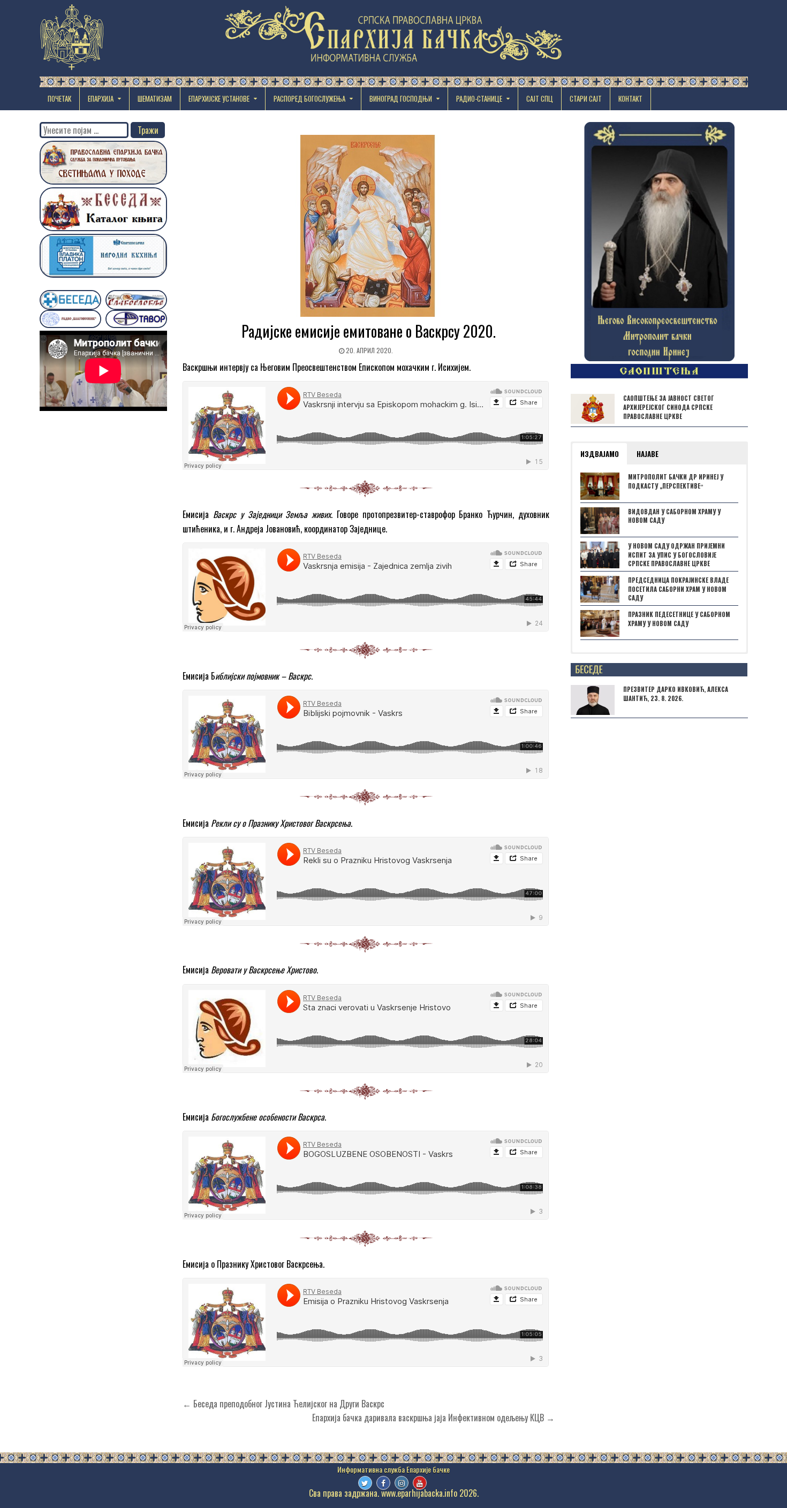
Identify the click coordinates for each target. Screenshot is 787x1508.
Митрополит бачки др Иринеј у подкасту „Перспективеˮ (675, 481)
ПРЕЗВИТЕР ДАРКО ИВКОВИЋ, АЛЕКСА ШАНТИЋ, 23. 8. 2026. (675, 694)
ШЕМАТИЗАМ (155, 98)
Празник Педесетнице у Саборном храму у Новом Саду (679, 619)
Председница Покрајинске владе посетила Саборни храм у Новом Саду (678, 589)
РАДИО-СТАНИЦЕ (479, 98)
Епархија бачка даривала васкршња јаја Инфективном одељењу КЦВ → (433, 1417)
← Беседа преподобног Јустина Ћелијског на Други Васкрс (283, 1403)
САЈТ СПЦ (539, 98)
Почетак (59, 98)
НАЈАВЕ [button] (648, 453)
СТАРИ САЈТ (586, 98)
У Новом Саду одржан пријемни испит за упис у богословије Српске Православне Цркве (676, 555)
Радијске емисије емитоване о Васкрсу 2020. (368, 331)
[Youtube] (420, 1483)
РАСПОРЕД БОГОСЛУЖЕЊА (309, 98)
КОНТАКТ (630, 98)
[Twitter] (365, 1483)
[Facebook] (383, 1483)
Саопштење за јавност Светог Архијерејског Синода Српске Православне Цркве (668, 407)
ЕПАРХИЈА (100, 98)
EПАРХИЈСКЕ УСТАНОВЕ (218, 98)
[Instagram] (401, 1483)
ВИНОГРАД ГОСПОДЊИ (400, 98)
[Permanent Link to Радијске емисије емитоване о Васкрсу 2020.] (368, 226)
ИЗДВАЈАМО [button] (599, 453)
